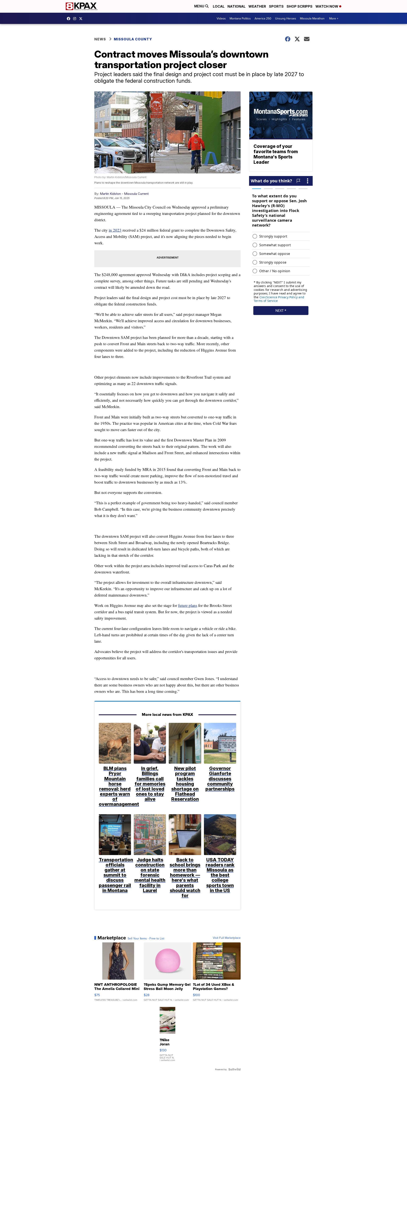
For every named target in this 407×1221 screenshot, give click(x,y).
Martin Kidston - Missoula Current (124, 194)
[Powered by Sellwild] (234, 1069)
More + (333, 18)
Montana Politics (240, 18)
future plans (187, 605)
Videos (221, 18)
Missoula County (133, 39)
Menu (199, 6)
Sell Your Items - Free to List (146, 938)
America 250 (263, 18)
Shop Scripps (299, 6)
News (100, 39)
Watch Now (327, 6)
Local (218, 6)
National (236, 6)
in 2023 (115, 230)
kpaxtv (69, 18)
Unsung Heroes (285, 18)
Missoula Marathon (312, 18)
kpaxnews (82, 18)
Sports (276, 6)
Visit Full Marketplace (227, 937)
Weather (257, 6)
